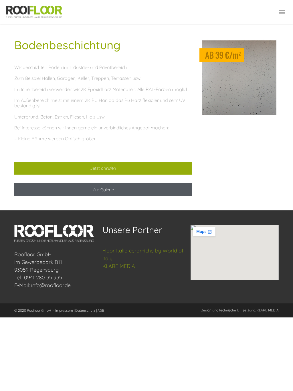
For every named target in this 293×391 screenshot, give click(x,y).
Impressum (64, 310)
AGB (101, 310)
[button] (281, 12)
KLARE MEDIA (118, 266)
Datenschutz (85, 310)
